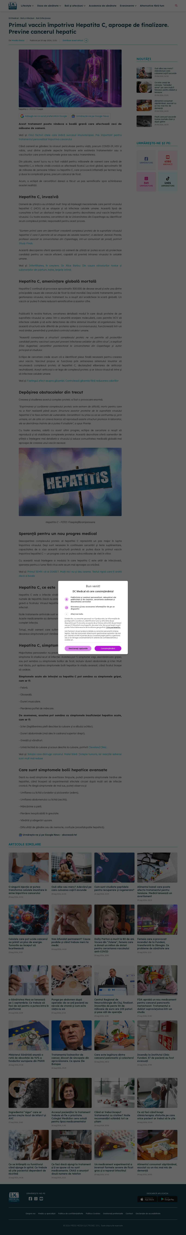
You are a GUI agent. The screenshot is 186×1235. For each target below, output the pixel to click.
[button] (93, 614)
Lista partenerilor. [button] (113, 627)
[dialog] (93, 617)
